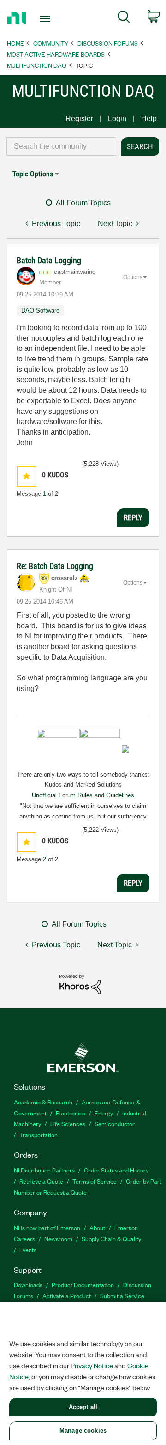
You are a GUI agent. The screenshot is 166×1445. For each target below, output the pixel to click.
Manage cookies (83, 1430)
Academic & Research (43, 1101)
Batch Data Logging (49, 260)
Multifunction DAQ (36, 65)
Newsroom (58, 1238)
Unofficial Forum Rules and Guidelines (83, 795)
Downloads (28, 1284)
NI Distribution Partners (44, 1170)
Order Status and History (116, 1170)
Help (149, 118)
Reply (133, 517)
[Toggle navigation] (46, 18)
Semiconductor (115, 1123)
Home (15, 43)
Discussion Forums (107, 43)
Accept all (83, 1407)
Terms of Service (94, 1181)
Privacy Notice (92, 1365)
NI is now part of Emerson (47, 1227)
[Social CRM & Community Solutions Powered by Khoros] (80, 984)
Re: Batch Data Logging (55, 566)
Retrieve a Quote (41, 1181)
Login (117, 118)
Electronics (70, 1112)
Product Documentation (83, 1284)
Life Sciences (67, 1123)
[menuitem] (124, 18)
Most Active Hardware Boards (56, 54)
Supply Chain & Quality (111, 1238)
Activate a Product (66, 1295)
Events (27, 1249)
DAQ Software (40, 310)
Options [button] (132, 277)
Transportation (38, 1134)
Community (50, 43)
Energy (104, 1112)
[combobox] (61, 146)
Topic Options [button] (32, 173)
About (97, 1227)
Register (79, 118)
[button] (27, 476)
